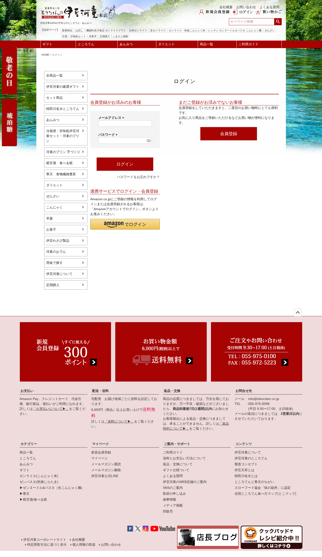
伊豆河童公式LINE (104, 476)
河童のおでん (56, 252)
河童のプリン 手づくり (63, 152)
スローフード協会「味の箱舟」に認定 (263, 488)
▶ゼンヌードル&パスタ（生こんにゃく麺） (52, 488)
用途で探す (54, 263)
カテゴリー (29, 444)
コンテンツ (243, 444)
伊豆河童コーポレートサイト (44, 539)
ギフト (47, 44)
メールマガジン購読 (106, 464)
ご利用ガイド (248, 44)
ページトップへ (297, 312)
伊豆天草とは (244, 470)
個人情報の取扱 (83, 544)
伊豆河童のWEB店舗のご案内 (184, 482)
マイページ (100, 444)
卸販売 (168, 511)
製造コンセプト (246, 464)
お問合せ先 (243, 391)
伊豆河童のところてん (251, 458)
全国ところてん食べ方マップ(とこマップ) (265, 493)
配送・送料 (100, 391)
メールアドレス (112, 118)
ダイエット (166, 44)
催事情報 (169, 499)
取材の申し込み (174, 493)
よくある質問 (269, 7)
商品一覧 (206, 44)
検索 (277, 21)
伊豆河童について (59, 274)
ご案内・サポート (177, 444)
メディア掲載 (173, 505)
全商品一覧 (54, 75)
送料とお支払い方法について (184, 458)
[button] (125, 224)
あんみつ (126, 44)
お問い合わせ (246, 7)
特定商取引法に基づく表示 (47, 544)
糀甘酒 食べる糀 (59, 163)
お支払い (27, 391)
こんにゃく (54, 207)
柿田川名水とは (246, 476)
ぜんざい (52, 196)
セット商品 (54, 98)
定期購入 (52, 285)
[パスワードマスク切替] (148, 140)
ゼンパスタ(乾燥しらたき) (39, 482)
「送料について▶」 (119, 421)
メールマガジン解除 (106, 470)
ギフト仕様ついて (176, 470)
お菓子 (51, 229)
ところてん (86, 44)
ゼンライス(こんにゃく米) (39, 476)
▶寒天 (24, 493)
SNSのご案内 (173, 488)
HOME (45, 54)
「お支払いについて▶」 (51, 409)
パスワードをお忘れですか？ (138, 177)
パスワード (108, 135)
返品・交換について (178, 464)
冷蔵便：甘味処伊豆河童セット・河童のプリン (62, 136)
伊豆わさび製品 (57, 240)
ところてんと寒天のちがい (254, 482)
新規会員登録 (101, 452)
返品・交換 (172, 391)
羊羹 (49, 218)
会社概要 (226, 7)
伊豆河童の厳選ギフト (62, 86)
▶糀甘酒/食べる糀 (33, 499)
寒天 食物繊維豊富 (61, 174)
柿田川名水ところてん (62, 109)
